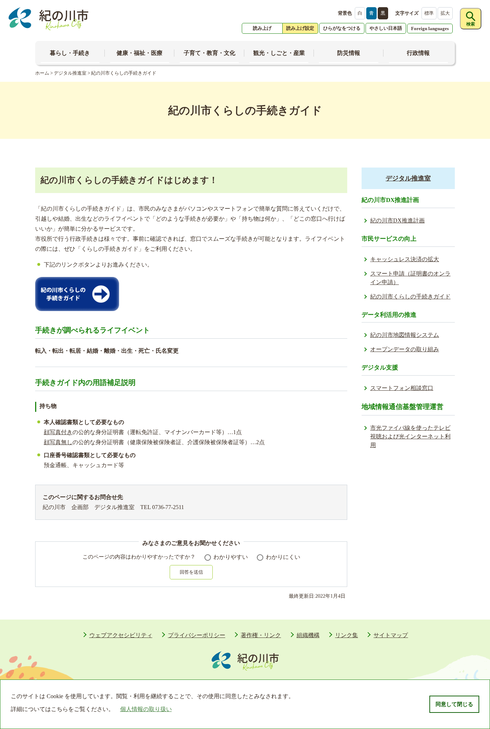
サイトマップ (390, 635)
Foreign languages (430, 28)
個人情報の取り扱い (146, 709)
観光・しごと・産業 (279, 53)
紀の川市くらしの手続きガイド (410, 296)
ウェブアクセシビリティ (120, 635)
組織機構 (308, 635)
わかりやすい (230, 557)
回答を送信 (191, 572)
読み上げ (262, 28)
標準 (429, 13)
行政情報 (418, 53)
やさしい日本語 (385, 28)
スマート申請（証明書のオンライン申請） (410, 278)
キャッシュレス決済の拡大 (404, 259)
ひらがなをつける (342, 28)
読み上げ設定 (300, 28)
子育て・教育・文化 (209, 53)
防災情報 (348, 53)
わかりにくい (283, 557)
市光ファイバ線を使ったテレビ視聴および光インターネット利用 (410, 436)
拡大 (445, 13)
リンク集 (346, 635)
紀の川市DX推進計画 (397, 220)
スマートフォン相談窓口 (401, 388)
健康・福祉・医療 (139, 53)
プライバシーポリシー (196, 635)
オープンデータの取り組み (404, 349)
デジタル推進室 (70, 73)
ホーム (42, 73)
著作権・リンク (261, 635)
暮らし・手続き (70, 53)
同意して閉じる (454, 704)
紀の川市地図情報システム (404, 335)
